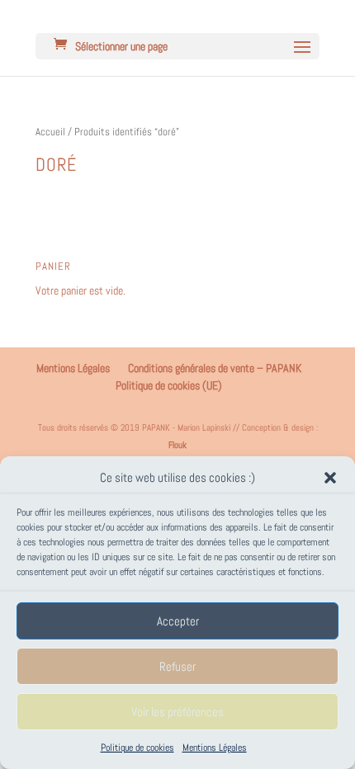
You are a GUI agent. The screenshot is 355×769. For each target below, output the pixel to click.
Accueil (50, 132)
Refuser (177, 666)
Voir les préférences (177, 711)
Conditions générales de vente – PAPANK (214, 368)
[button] (330, 477)
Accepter (178, 621)
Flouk (177, 445)
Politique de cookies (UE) (169, 385)
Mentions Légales (214, 747)
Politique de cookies (137, 747)
